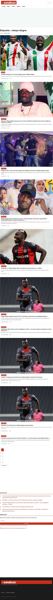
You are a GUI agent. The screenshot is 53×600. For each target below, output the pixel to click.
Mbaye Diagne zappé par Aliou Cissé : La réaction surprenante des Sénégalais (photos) (24, 316)
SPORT (23, 6)
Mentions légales (10, 592)
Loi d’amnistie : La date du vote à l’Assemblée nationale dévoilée (17, 506)
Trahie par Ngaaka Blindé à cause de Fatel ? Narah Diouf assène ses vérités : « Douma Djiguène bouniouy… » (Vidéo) (25, 503)
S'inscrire (26, 523)
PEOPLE (13, 6)
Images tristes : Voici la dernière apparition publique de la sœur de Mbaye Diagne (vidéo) (25, 170)
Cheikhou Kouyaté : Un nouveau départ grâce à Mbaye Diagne (18, 74)
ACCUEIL (4, 6)
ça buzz (3, 72)
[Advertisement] (26, 18)
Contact (3, 592)
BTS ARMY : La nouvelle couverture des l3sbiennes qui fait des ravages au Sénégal (22, 500)
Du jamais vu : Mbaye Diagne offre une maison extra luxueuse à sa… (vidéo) (21, 268)
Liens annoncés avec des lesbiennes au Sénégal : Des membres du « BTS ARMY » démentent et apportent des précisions (25, 510)
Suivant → (4, 465)
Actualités (4, 118)
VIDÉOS (18, 6)
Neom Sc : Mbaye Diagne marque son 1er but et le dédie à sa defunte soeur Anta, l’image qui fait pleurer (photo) (26, 121)
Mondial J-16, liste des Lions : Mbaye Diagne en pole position (17, 425)
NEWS (8, 6)
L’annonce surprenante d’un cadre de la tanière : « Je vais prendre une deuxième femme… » (25, 438)
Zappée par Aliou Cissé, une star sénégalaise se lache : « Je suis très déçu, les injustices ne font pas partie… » (26, 329)
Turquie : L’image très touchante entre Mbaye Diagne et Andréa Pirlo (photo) (21, 377)
